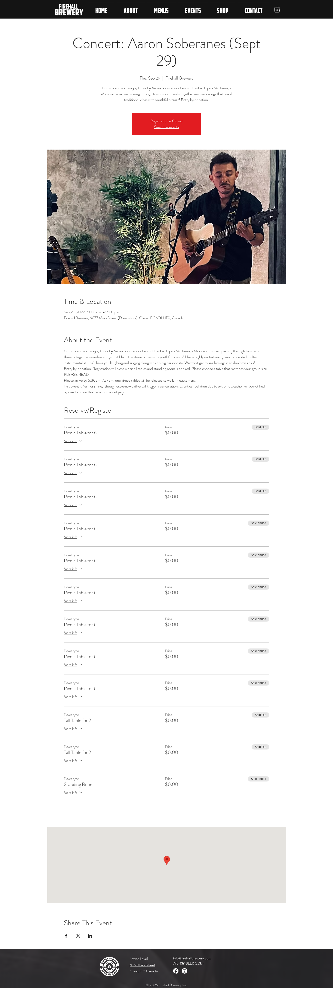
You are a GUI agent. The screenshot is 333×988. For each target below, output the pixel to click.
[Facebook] (175, 971)
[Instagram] (184, 971)
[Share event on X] (78, 936)
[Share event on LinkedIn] (90, 936)
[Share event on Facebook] (66, 936)
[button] (277, 9)
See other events (166, 127)
